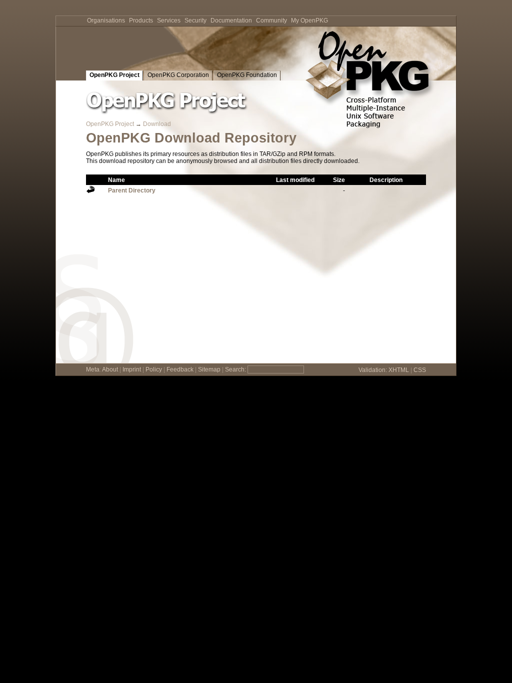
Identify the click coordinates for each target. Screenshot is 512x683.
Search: (235, 369)
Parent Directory (132, 190)
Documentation (231, 20)
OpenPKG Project (115, 75)
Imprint (131, 369)
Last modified (295, 180)
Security (195, 20)
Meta (93, 369)
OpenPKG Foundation (247, 75)
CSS (420, 370)
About (110, 369)
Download (157, 124)
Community (271, 20)
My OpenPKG (309, 20)
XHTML (398, 370)
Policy (154, 369)
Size (339, 180)
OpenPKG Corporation (178, 75)
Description (386, 180)
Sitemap (209, 369)
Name (116, 180)
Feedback (180, 369)
